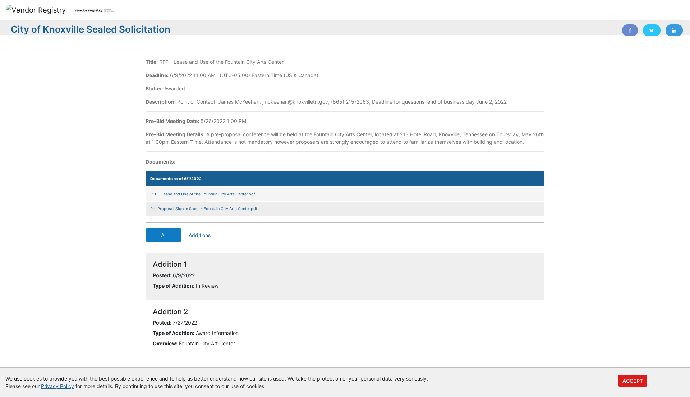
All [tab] (163, 235)
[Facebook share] (630, 30)
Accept (632, 381)
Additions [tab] (200, 235)
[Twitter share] (652, 30)
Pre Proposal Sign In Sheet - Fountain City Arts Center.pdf (203, 208)
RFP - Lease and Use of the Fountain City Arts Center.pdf (202, 194)
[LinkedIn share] (674, 30)
